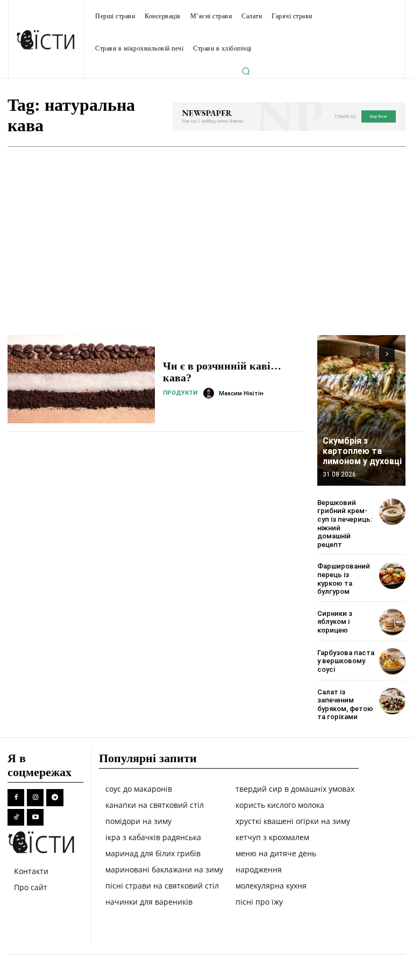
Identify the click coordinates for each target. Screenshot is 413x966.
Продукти (180, 392)
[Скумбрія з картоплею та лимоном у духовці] (361, 410)
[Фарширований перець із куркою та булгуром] (392, 575)
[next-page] (387, 354)
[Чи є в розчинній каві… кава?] (81, 379)
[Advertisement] (206, 227)
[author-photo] (210, 393)
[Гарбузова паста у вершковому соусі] (392, 661)
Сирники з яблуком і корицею (334, 621)
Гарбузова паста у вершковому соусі (345, 661)
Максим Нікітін (241, 393)
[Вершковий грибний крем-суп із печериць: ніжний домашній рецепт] (392, 512)
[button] (246, 71)
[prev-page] (367, 354)
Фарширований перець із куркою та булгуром (343, 578)
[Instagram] (35, 797)
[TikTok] (16, 817)
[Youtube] (35, 817)
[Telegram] (54, 797)
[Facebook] (16, 797)
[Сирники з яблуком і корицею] (392, 622)
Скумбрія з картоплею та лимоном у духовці (362, 451)
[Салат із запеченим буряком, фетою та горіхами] (392, 701)
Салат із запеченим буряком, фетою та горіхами (345, 704)
